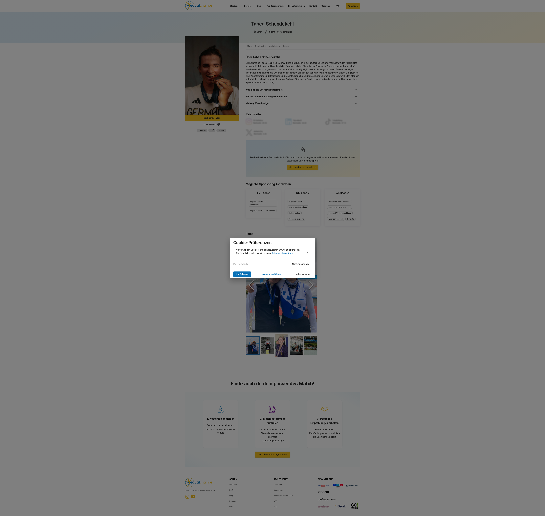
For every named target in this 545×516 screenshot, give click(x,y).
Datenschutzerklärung (282, 253)
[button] (272, 253)
